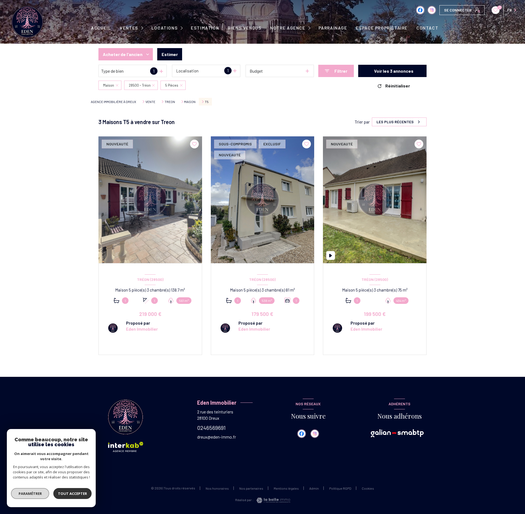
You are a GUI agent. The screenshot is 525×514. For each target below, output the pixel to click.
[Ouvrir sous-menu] (143, 28)
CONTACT (427, 28)
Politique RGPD (340, 488)
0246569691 (211, 427)
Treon (170, 101)
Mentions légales (286, 488)
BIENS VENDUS (244, 28)
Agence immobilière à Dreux (113, 102)
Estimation (205, 28)
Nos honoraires (217, 488)
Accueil (101, 28)
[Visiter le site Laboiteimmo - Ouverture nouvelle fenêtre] (271, 500)
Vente (150, 101)
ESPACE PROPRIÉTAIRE (382, 28)
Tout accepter (72, 493)
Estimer (170, 54)
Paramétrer (30, 493)
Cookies (368, 488)
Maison (190, 101)
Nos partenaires (251, 488)
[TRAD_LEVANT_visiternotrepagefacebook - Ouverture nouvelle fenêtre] (420, 10)
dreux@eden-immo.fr (216, 436)
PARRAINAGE (333, 28)
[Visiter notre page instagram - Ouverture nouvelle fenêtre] (431, 10)
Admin (314, 488)
